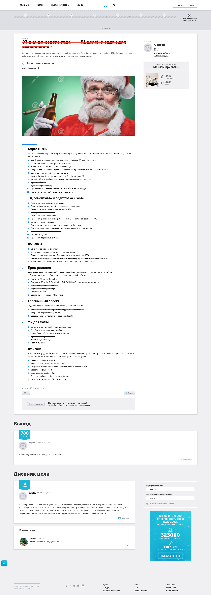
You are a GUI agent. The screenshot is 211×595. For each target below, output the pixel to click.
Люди (81, 5)
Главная (24, 5)
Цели (40, 5)
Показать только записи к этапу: (159, 494)
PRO (136, 585)
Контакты (170, 585)
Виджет (130, 393)
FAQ (136, 588)
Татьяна (33, 538)
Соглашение (140, 591)
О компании (171, 591)
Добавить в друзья (161, 56)
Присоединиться (170, 555)
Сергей (159, 45)
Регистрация (180, 5)
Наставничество (60, 5)
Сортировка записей (154, 486)
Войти (192, 5)
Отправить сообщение (162, 53)
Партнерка (170, 588)
